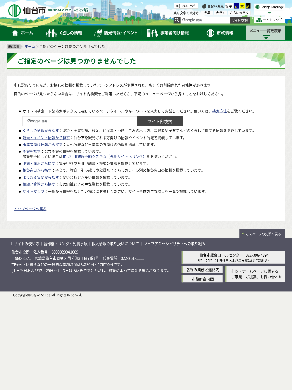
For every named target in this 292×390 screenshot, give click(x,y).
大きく (221, 13)
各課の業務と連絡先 (202, 269)
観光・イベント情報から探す (46, 137)
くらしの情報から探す (41, 130)
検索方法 (219, 110)
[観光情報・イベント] (116, 33)
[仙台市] (48, 11)
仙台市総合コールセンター (221, 254)
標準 (229, 6)
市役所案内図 (203, 278)
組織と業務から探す (39, 184)
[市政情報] (220, 33)
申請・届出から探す (39, 163)
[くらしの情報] (64, 33)
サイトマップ (33, 191)
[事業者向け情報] (168, 33)
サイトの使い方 (26, 243)
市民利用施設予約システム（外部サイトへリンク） (105, 156)
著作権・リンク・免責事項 (66, 243)
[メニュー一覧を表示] (265, 33)
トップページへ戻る (30, 208)
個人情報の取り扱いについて (115, 243)
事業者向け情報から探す (43, 144)
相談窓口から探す (37, 170)
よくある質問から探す (41, 177)
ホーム (30, 46)
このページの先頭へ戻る (263, 234)
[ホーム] (22, 33)
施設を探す (32, 151)
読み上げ (188, 5)
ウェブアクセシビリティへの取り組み (174, 243)
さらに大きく (239, 13)
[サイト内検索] (177, 20)
